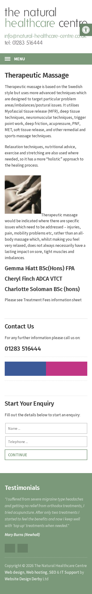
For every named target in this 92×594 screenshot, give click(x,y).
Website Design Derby (23, 578)
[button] (86, 30)
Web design (14, 572)
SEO (52, 572)
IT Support (69, 572)
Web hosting (36, 572)
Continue (17, 454)
